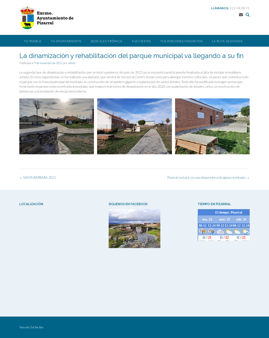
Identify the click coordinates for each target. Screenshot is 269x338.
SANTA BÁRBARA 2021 (37, 177)
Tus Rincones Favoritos (181, 41)
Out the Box (36, 327)
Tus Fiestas (141, 41)
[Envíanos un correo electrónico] (241, 14)
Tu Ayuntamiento (66, 41)
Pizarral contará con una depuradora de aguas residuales (208, 177)
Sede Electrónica (106, 41)
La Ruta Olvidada (227, 41)
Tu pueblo (33, 41)
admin (71, 63)
